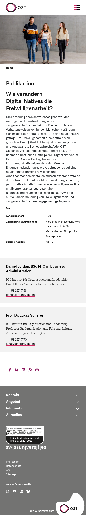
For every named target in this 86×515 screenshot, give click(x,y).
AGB (8, 470)
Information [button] (16, 408)
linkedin (23, 371)
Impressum (12, 462)
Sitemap (11, 474)
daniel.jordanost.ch (20, 295)
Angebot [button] (13, 401)
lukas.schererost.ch (20, 344)
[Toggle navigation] (77, 7)
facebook (10, 371)
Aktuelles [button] (14, 414)
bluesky (16, 371)
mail (37, 371)
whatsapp (30, 371)
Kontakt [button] (12, 395)
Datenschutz (13, 466)
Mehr (9, 208)
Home (9, 68)
